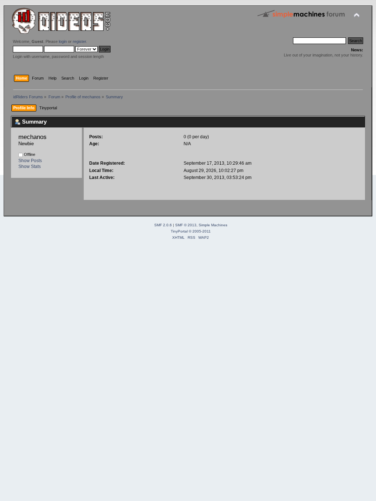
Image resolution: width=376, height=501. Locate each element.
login (63, 41)
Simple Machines (213, 225)
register (79, 41)
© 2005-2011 (200, 231)
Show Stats (29, 166)
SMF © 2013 (185, 225)
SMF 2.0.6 (163, 225)
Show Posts (30, 160)
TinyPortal (179, 231)
